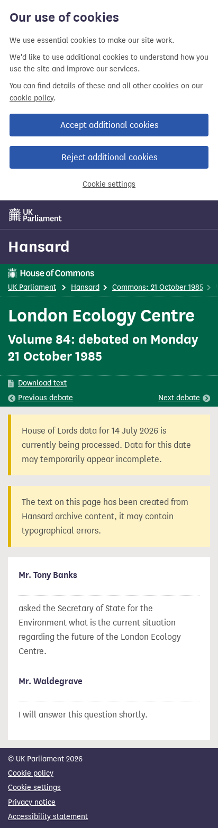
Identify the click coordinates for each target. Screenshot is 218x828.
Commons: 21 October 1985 (157, 287)
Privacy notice (32, 802)
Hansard (39, 246)
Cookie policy (30, 773)
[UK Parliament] (35, 214)
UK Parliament (32, 287)
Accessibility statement (48, 816)
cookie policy (31, 98)
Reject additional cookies (109, 157)
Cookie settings (109, 184)
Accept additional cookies (109, 125)
